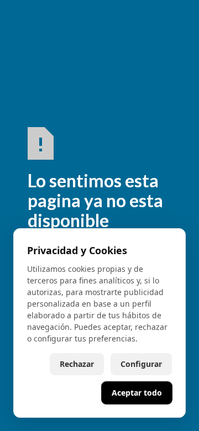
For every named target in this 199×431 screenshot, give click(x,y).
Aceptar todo (137, 392)
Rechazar (77, 364)
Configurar (141, 364)
